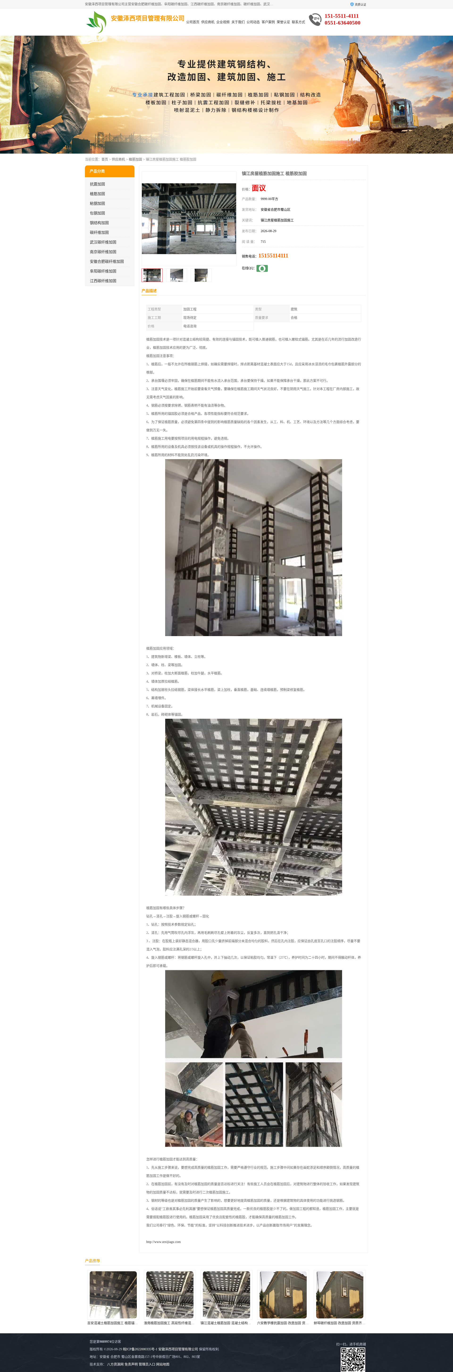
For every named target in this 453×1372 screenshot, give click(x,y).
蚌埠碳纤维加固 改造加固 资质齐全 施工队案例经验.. (239, 1323)
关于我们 (238, 22)
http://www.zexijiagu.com (163, 1242)
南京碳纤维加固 (103, 252)
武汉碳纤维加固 (103, 242)
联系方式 (298, 22)
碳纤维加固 (99, 233)
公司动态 (253, 22)
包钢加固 (97, 213)
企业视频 (223, 22)
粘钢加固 (97, 203)
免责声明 (131, 1364)
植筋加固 (135, 159)
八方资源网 (115, 1364)
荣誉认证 (283, 22)
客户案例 (268, 22)
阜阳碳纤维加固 (103, 271)
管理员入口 (147, 1364)
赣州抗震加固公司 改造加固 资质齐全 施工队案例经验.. (354, 1323)
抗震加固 (97, 184)
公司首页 (192, 22)
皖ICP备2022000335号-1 (140, 1349)
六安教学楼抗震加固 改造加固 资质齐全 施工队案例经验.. (186, 1323)
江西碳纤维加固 (103, 281)
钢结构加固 (99, 223)
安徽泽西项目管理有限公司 (178, 1349)
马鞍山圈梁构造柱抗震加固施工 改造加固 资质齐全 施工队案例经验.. (307, 1323)
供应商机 (207, 22)
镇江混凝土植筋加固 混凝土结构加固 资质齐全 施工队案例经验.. (134, 1323)
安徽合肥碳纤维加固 (107, 262)
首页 (104, 159)
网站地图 (162, 1364)
